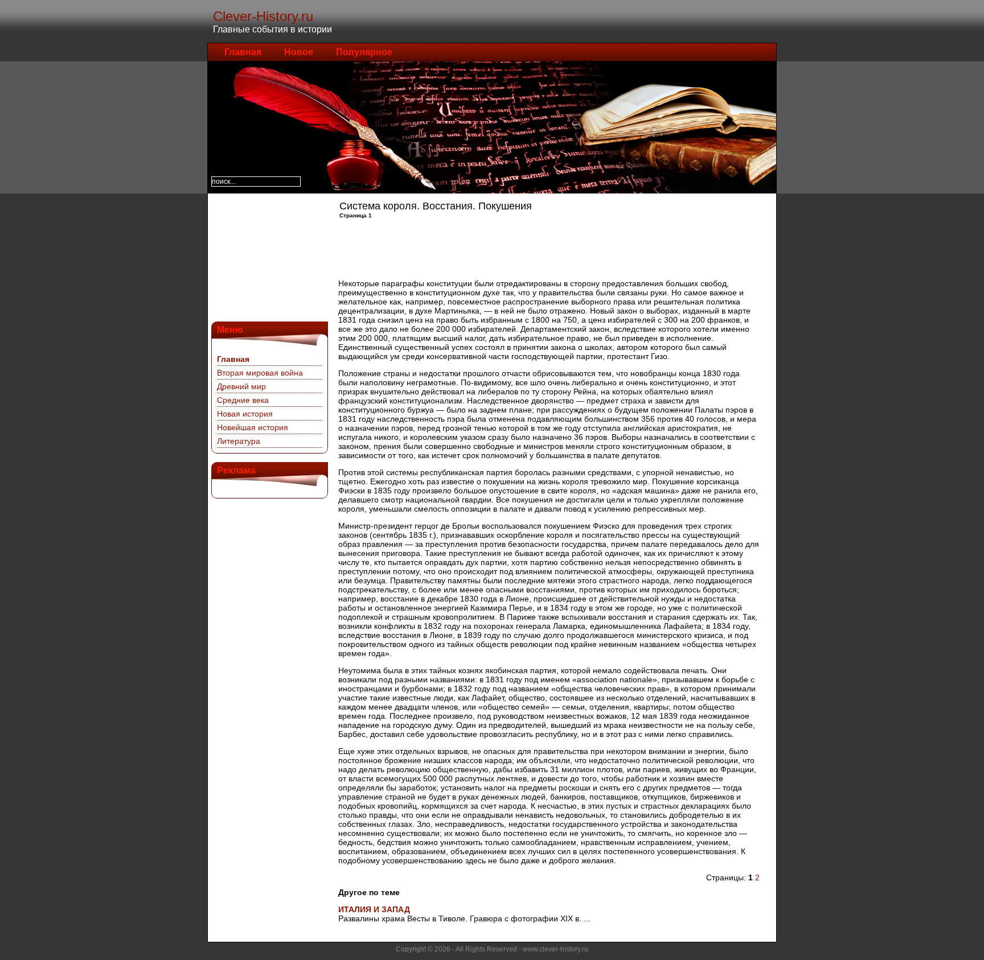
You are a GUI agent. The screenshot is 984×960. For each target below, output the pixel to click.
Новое (298, 52)
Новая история (245, 413)
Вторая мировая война (260, 372)
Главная (242, 52)
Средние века (243, 400)
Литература (238, 441)
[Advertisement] (268, 256)
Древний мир (241, 386)
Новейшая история (252, 427)
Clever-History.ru (263, 16)
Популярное (364, 52)
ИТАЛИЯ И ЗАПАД (374, 909)
